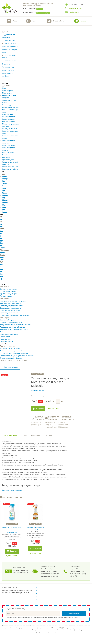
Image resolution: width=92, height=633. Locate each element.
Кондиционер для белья (9, 334)
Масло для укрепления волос (4, 193)
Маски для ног (1, 226)
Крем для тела (7, 114)
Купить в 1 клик (53, 408)
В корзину (40, 408)
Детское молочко (1, 276)
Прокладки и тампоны (1, 260)
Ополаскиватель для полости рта (2, 248)
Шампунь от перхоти (3, 205)
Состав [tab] (24, 435)
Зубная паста (1, 236)
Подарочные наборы (10, 169)
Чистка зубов (0, 233)
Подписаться (74, 613)
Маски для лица (10, 43)
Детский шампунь (1, 269)
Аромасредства (8, 160)
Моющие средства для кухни (10, 303)
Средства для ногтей (10, 162)
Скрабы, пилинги (8, 155)
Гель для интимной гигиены (1, 257)
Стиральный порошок (8, 320)
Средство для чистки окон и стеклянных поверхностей (11, 530)
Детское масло (1, 274)
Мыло (4, 88)
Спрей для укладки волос (3, 207)
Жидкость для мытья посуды (10, 348)
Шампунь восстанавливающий (5, 202)
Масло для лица (8, 70)
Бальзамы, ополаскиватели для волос (4, 179)
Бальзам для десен (1, 231)
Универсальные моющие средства (12, 301)
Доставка (39, 594)
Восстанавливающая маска (4, 186)
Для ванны (6, 157)
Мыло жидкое (7, 93)
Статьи (38, 600)
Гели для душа (7, 105)
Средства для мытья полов (10, 310)
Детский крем (1, 271)
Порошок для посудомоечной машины (14, 353)
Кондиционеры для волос (4, 176)
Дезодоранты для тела (10, 107)
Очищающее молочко (10, 46)
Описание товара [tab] (9, 435)
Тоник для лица (8, 67)
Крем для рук (1, 219)
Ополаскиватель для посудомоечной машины (17, 356)
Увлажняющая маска (4, 183)
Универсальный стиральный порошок (14, 329)
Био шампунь (3, 198)
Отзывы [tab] (48, 435)
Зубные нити (1, 245)
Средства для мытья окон (9, 313)
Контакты (39, 597)
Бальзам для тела (8, 121)
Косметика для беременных (2, 252)
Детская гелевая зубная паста (1, 267)
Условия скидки (41, 588)
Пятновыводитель (6, 341)
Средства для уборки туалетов (11, 306)
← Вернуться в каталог (10, 367)
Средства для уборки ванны (10, 308)
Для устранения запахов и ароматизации (15, 315)
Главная (3, 360)
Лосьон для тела (8, 119)
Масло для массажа (9, 129)
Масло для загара (8, 145)
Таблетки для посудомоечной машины (14, 351)
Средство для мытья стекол (12, 490)
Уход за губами (10, 61)
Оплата (39, 591)
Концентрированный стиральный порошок (15, 325)
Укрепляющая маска (4, 188)
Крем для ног (1, 224)
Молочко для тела (9, 117)
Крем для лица (9, 40)
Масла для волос (3, 190)
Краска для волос (3, 210)
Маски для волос (3, 181)
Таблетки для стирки (7, 332)
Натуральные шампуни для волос (4, 195)
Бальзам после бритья (8, 289)
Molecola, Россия (37, 390)
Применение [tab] (36, 435)
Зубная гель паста (1, 238)
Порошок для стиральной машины (12, 327)
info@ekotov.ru (74, 12)
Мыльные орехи (6, 339)
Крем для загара (8, 152)
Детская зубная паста (1, 264)
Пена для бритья (6, 296)
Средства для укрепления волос (4, 212)
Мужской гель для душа (8, 294)
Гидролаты (6, 64)
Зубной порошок (1, 240)
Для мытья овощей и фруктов (11, 358)
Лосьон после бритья (8, 291)
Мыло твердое (7, 90)
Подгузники (0, 279)
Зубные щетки (1, 243)
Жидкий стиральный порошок (11, 322)
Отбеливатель (5, 337)
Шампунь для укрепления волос (4, 200)
